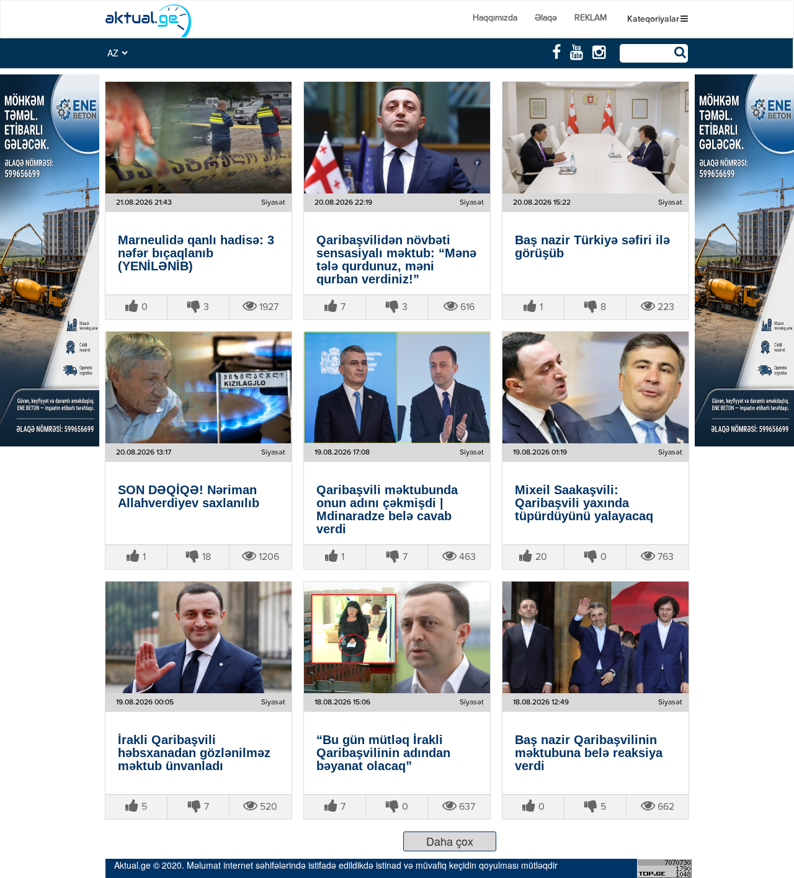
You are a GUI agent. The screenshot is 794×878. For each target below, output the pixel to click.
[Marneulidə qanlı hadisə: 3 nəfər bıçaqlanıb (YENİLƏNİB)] (198, 137)
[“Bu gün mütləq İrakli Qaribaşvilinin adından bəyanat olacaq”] (397, 637)
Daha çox (449, 841)
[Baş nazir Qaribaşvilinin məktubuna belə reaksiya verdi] (595, 637)
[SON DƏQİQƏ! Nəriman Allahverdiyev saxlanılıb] (198, 387)
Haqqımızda (495, 18)
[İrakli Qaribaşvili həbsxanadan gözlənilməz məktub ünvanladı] (198, 637)
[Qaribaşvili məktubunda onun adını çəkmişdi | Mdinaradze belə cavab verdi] (397, 387)
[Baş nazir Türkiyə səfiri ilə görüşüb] (595, 137)
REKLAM (590, 18)
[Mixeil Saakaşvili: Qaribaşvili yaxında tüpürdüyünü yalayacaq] (595, 387)
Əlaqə (546, 18)
